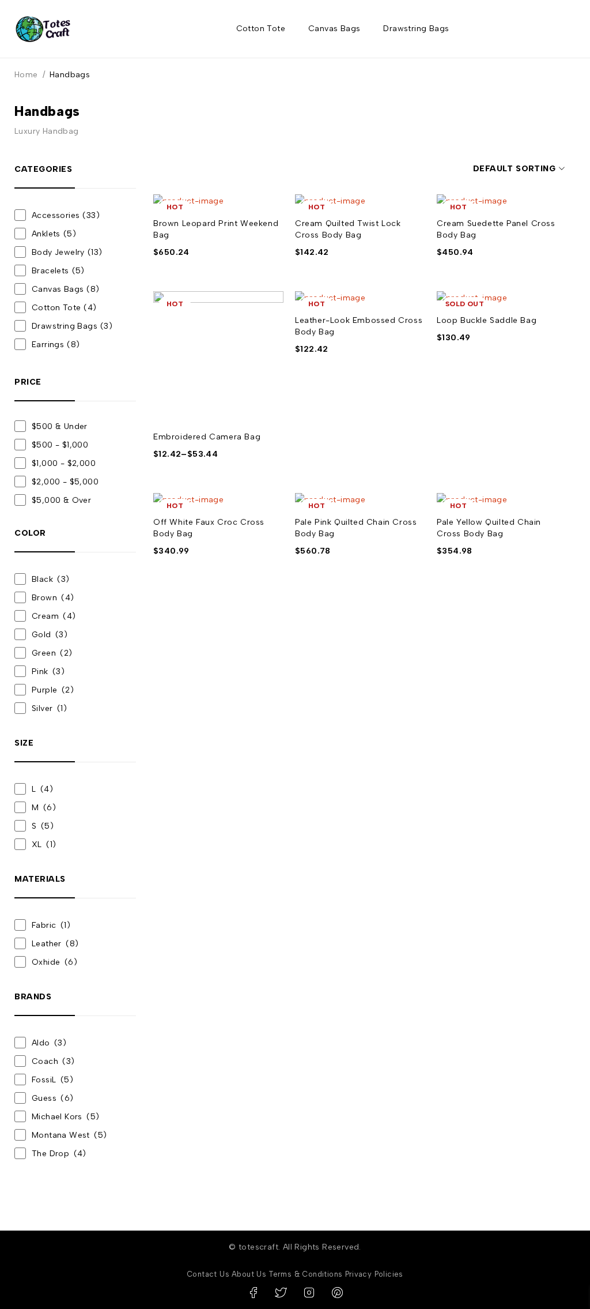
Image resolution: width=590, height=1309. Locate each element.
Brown (44, 598)
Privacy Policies (374, 1274)
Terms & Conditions (305, 1274)
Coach (53, 1061)
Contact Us (208, 1274)
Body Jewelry (67, 252)
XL (37, 844)
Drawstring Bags (72, 326)
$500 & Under (60, 426)
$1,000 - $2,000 (64, 463)
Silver (42, 708)
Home (26, 75)
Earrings (56, 344)
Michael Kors (65, 1117)
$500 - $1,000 (60, 445)
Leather (47, 944)
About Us (249, 1274)
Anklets (54, 234)
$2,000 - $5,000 (65, 482)
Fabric (44, 925)
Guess (53, 1098)
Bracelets (58, 271)
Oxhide (46, 962)
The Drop (59, 1153)
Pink (40, 671)
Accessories (66, 215)
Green (44, 653)
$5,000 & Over (61, 500)
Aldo (49, 1043)
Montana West (69, 1135)
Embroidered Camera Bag (206, 437)
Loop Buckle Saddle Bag (486, 320)
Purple (44, 690)
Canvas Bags (66, 289)
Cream (45, 616)
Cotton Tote (64, 308)
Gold (41, 635)
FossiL (52, 1080)
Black (42, 579)
